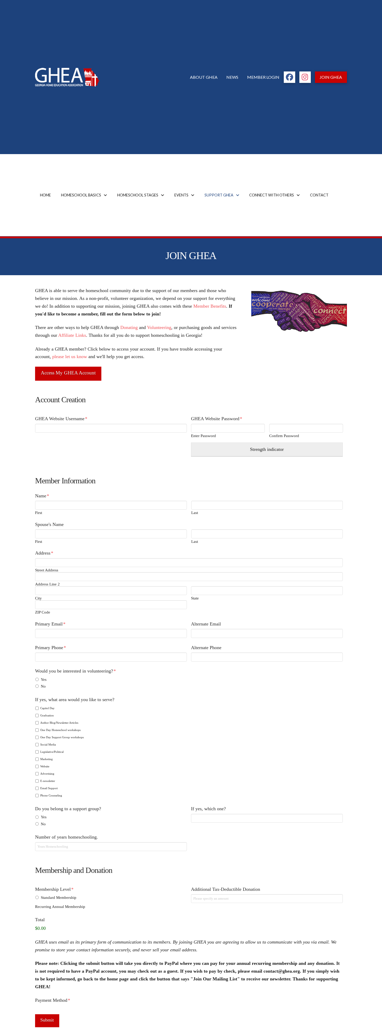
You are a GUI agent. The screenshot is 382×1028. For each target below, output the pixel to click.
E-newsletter (47, 780)
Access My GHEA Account (68, 372)
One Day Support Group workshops (62, 737)
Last (194, 513)
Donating (129, 327)
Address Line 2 (47, 584)
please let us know (69, 356)
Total (40, 919)
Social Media (48, 744)
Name (42, 495)
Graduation (47, 715)
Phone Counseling (51, 795)
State (195, 598)
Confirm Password (284, 436)
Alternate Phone (206, 647)
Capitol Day (47, 708)
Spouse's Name (49, 524)
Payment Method (52, 1000)
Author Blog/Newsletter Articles (59, 722)
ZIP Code (42, 612)
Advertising (47, 773)
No (43, 686)
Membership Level (54, 889)
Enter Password (203, 436)
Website (44, 766)
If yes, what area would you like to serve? (74, 699)
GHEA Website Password (216, 418)
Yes (44, 679)
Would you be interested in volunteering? (75, 671)
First (38, 513)
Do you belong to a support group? (68, 808)
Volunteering (159, 327)
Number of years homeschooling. (66, 837)
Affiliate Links (72, 335)
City (38, 598)
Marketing (46, 759)
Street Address (46, 570)
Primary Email (50, 624)
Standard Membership (58, 897)
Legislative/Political (52, 751)
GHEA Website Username (61, 418)
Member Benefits (209, 306)
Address (44, 553)
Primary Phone (50, 647)
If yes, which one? (208, 808)
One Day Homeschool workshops (60, 730)
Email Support (49, 788)
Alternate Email (206, 624)
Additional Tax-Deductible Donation (225, 889)
